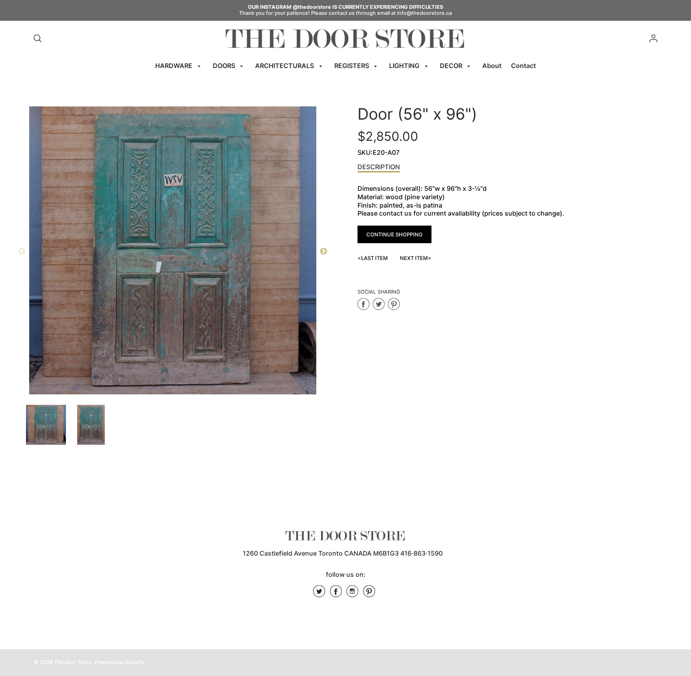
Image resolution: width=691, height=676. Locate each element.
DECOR (452, 66)
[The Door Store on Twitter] (319, 594)
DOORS (225, 66)
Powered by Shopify (119, 662)
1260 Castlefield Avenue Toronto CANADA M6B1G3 (321, 553)
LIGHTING (405, 66)
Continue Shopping (394, 234)
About (491, 66)
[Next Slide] (324, 252)
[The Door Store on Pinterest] (369, 594)
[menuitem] (179, 66)
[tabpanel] (46, 425)
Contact (523, 66)
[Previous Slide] (22, 252)
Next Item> (415, 258)
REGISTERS (352, 66)
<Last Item (372, 258)
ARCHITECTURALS (285, 66)
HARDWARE (174, 66)
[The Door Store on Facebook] (336, 594)
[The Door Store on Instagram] (352, 594)
